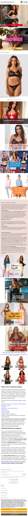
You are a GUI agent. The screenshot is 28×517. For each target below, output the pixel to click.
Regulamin (2, 486)
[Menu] (26, 2)
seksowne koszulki (5, 412)
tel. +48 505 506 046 (13, 481)
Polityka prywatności (4, 490)
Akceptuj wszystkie (14, 509)
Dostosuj (14, 511)
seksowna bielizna (4, 222)
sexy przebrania (18, 354)
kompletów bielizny (9, 461)
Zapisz (24, 474)
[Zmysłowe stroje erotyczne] (14, 162)
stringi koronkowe (14, 408)
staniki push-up (10, 404)
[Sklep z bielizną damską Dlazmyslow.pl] (7, 3)
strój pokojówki (10, 354)
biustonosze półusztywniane (20, 404)
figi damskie (3, 408)
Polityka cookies (4, 488)
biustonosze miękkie (5, 405)
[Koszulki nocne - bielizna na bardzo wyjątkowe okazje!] (14, 137)
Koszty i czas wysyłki (4, 493)
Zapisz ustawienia (14, 514)
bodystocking (4, 409)
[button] (7, 99)
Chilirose (21, 240)
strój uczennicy (3, 354)
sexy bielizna (24, 354)
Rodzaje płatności (4, 495)
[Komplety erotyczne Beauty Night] (14, 112)
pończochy (3, 406)
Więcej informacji (12, 507)
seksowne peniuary (5, 411)
